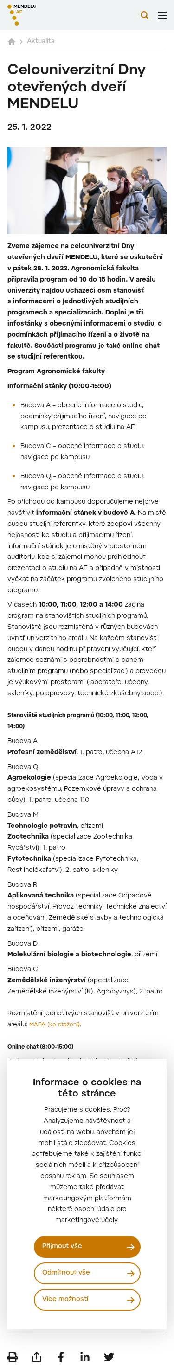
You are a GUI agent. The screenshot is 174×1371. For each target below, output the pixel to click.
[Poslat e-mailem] (37, 1357)
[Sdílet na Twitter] (109, 1357)
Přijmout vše (62, 1246)
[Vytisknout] (12, 1357)
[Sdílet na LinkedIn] (85, 1357)
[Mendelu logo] (53, 15)
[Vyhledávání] (145, 15)
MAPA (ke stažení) (54, 1025)
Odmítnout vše (66, 1273)
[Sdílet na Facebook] (61, 1357)
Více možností (65, 1299)
